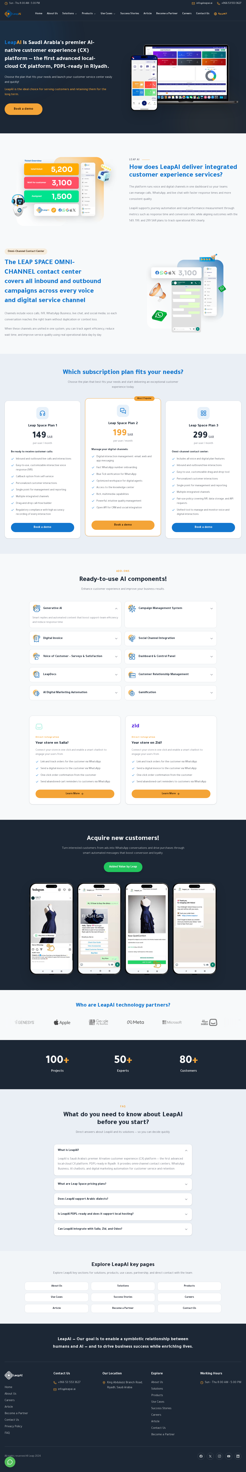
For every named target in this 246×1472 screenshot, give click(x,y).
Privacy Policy (13, 1426)
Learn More (73, 793)
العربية (222, 13)
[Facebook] (201, 1456)
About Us (52, 13)
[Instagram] (219, 1456)
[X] (210, 1456)
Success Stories (129, 13)
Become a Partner (167, 13)
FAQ (7, 1433)
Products (87, 13)
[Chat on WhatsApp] (10, 1462)
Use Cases (106, 13)
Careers (186, 13)
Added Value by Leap (123, 867)
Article (148, 13)
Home (38, 13)
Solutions (68, 13)
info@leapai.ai (67, 1389)
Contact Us (202, 13)
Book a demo (23, 109)
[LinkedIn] (237, 1456)
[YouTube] (228, 1456)
